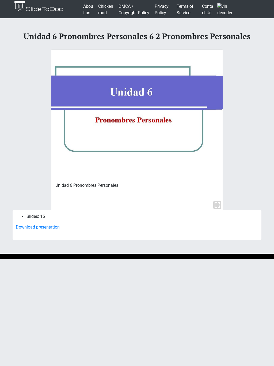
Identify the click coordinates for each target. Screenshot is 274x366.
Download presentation (38, 227)
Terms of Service (185, 9)
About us (88, 9)
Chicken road (105, 9)
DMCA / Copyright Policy (134, 9)
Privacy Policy (162, 9)
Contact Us (207, 9)
